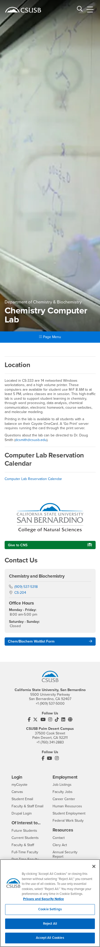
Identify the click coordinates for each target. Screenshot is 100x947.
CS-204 (20, 592)
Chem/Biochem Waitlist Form (31, 641)
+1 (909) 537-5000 (50, 703)
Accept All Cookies (50, 938)
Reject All (50, 924)
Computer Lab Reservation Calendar (33, 479)
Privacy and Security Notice (43, 899)
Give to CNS (17, 545)
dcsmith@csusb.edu (31, 440)
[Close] (93, 866)
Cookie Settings (50, 909)
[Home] (23, 9)
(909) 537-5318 (26, 587)
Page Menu (51, 337)
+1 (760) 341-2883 (50, 742)
